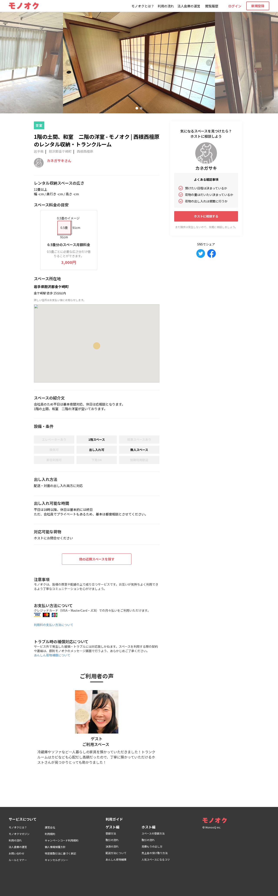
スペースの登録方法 (153, 833)
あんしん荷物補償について (52, 655)
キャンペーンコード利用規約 (61, 840)
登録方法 (111, 833)
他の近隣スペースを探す (96, 559)
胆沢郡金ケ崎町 (60, 151)
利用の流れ (166, 6)
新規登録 (257, 5)
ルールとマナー (18, 860)
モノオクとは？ (142, 6)
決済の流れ (112, 846)
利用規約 (50, 834)
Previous (69, 63)
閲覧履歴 (211, 6)
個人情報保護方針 (55, 847)
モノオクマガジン (19, 834)
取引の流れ (112, 840)
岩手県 (39, 151)
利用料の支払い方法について (53, 625)
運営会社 (50, 827)
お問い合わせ (16, 853)
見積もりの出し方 (152, 846)
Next (209, 63)
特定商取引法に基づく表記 (60, 853)
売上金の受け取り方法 (155, 853)
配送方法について (116, 853)
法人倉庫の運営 (188, 6)
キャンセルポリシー (56, 860)
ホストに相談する (206, 216)
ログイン (234, 6)
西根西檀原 (85, 151)
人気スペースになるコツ (156, 859)
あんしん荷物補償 (116, 859)
